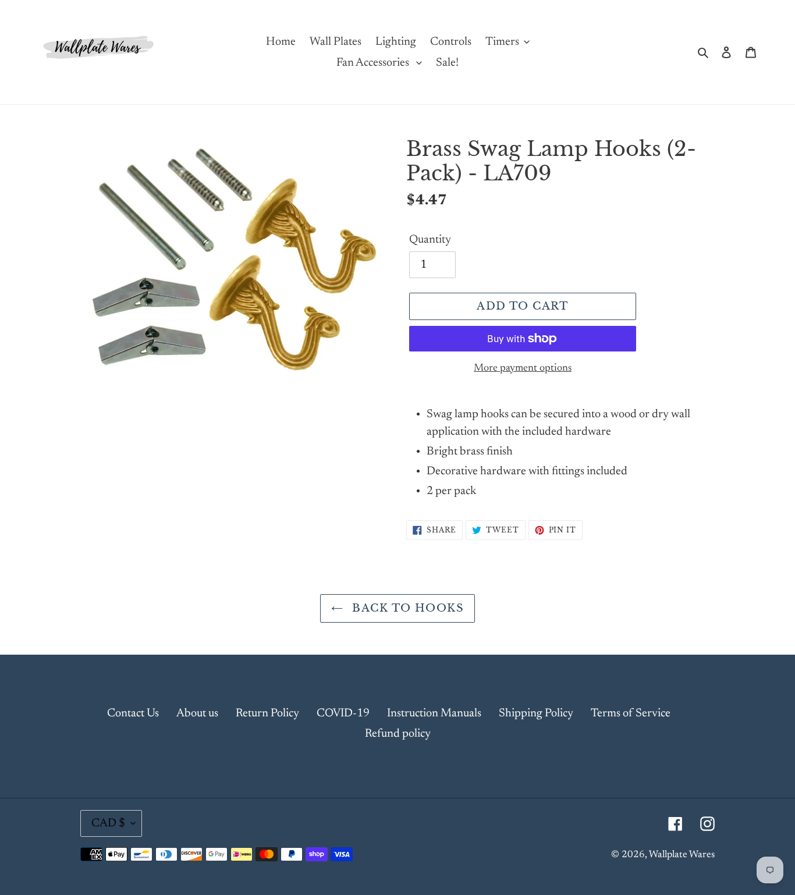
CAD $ (108, 823)
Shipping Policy (536, 713)
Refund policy (398, 734)
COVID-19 (343, 713)
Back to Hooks (406, 608)
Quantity (430, 240)
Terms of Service (630, 713)
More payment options (523, 368)
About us (197, 713)
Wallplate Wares (682, 855)
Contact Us (133, 713)
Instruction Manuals (434, 713)
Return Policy (267, 713)
